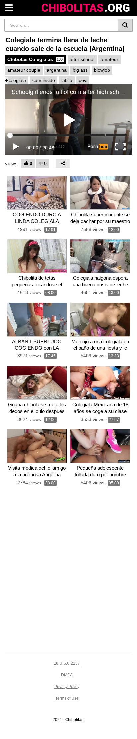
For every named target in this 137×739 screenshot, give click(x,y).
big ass (80, 70)
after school (82, 59)
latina (66, 80)
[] (125, 25)
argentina (57, 70)
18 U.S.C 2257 (67, 663)
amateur (109, 59)
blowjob (102, 70)
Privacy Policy (66, 686)
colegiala (16, 80)
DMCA (67, 675)
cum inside (43, 80)
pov (82, 80)
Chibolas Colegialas (35, 59)
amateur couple (23, 70)
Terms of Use (67, 698)
